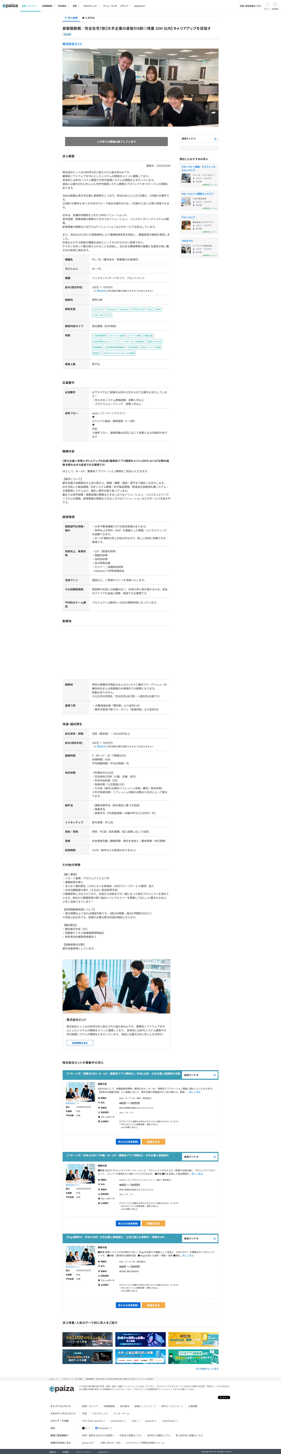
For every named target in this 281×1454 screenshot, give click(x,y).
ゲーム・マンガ (110, 5)
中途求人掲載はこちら (130, 1435)
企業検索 (192, 1406)
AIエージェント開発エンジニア (197, 193)
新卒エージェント (170, 1406)
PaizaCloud (169, 1420)
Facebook (104, 1428)
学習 (84, 1413)
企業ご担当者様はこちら (250, 5)
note (134, 1420)
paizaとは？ (139, 5)
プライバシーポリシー (83, 1452)
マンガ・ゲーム (121, 1413)
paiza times (117, 1420)
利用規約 (65, 1452)
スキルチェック (100, 1413)
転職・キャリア (90, 1406)
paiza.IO (149, 1420)
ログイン (267, 9)
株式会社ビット (72, 44)
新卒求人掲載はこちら (158, 1435)
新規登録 (275, 9)
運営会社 (52, 1452)
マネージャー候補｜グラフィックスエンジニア (198, 168)
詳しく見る (195, 1092)
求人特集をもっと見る (207, 1368)
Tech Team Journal (92, 1420)
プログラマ (187, 240)
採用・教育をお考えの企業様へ (98, 1435)
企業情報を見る (80, 1043)
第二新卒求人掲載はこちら (189, 1435)
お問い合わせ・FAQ (110, 1442)
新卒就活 (124, 1406)
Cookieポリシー (104, 1452)
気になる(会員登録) (128, 1141)
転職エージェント (144, 1406)
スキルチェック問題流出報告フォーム (145, 1442)
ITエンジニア (188, 217)
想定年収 (101, 290)
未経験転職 (109, 1406)
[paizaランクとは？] (215, 138)
